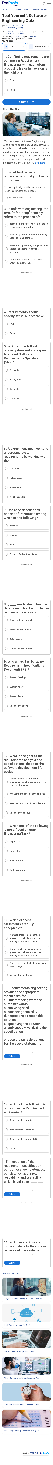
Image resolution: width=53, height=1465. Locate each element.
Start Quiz (26, 102)
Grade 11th (10, 33)
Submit (12, 1056)
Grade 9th (10, 31)
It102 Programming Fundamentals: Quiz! (21, 1431)
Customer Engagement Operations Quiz (21, 1404)
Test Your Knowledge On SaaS (17, 1325)
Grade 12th (20, 33)
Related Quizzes (10, 1274)
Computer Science (13, 25)
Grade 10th (19, 31)
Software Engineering (14, 28)
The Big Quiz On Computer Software (20, 1351)
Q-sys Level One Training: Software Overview (23, 1299)
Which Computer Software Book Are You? (22, 1378)
